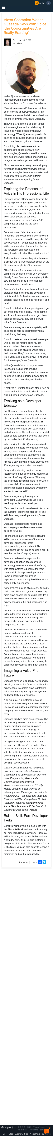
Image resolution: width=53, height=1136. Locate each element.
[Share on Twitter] (44, 862)
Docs (5, 1134)
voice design (17, 617)
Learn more (25, 850)
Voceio (7, 684)
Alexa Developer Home (40, 1134)
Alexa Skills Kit (15, 829)
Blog (26, 1134)
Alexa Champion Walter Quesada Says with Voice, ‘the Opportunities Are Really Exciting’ (25, 26)
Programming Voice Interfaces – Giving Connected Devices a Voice (23, 781)
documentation (11, 546)
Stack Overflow (16, 1134)
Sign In (41, 3)
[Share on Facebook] (40, 862)
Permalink (24, 862)
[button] (9, 1127)
